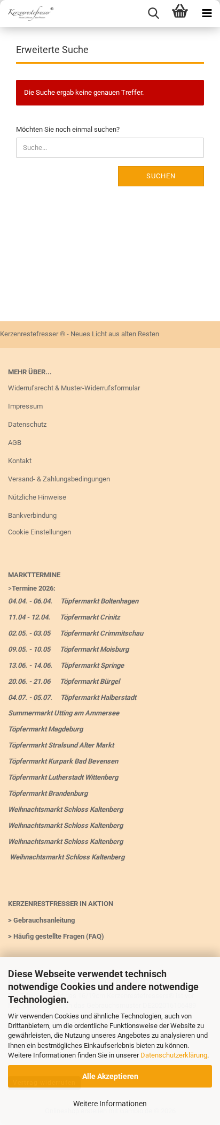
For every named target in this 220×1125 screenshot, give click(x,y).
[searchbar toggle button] (153, 13)
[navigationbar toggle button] (206, 13)
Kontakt (20, 461)
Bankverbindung (32, 515)
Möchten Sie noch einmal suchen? (68, 129)
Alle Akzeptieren (110, 1076)
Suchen (161, 176)
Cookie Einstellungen (39, 532)
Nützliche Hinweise (37, 497)
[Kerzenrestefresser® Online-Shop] (26, 13)
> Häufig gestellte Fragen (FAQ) (56, 936)
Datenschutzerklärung (173, 1055)
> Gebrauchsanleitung (41, 920)
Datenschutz (27, 424)
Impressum (25, 406)
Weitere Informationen (110, 1103)
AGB (14, 443)
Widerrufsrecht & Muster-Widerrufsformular (74, 388)
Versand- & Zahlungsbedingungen (59, 479)
